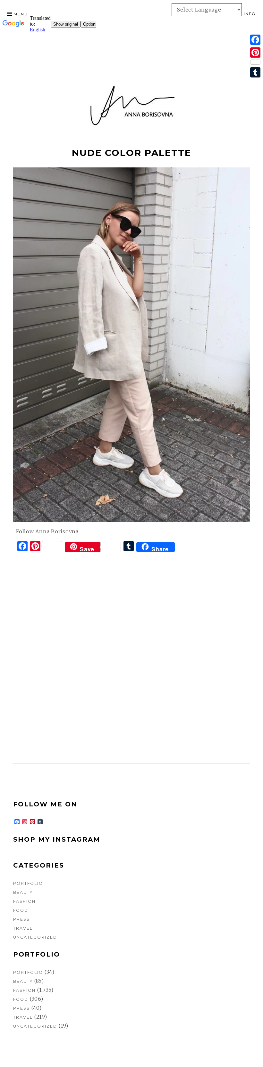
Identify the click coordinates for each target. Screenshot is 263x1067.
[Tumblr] (255, 72)
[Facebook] (255, 39)
